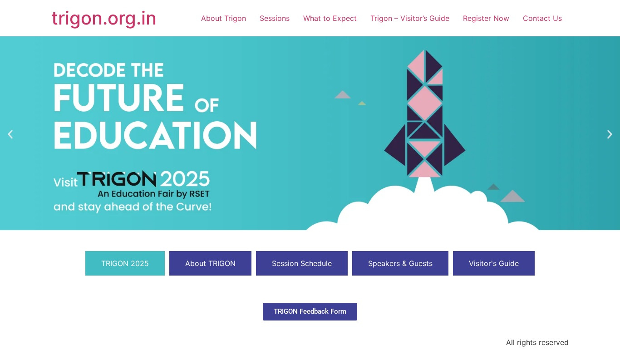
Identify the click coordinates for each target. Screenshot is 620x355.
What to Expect (330, 18)
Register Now (486, 18)
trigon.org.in (104, 18)
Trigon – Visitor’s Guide (409, 18)
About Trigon (223, 18)
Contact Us (542, 18)
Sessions (275, 18)
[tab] (125, 263)
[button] (10, 134)
